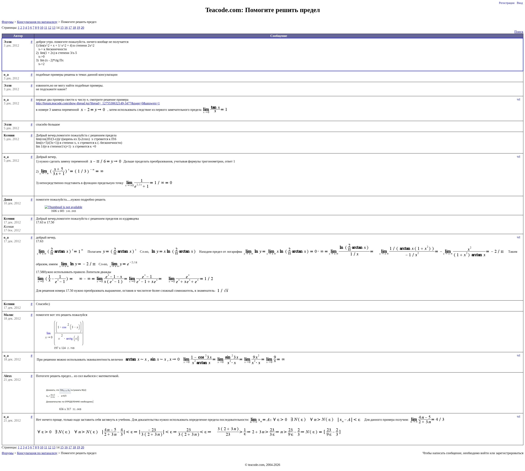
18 (74, 27)
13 (53, 27)
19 (78, 27)
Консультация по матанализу (37, 22)
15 (62, 27)
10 (41, 27)
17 (70, 27)
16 (66, 27)
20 (82, 27)
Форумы (8, 22)
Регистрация (506, 3)
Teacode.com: (225, 10)
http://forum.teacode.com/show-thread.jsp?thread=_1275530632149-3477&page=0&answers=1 (98, 103)
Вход (520, 3)
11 (45, 27)
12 (49, 27)
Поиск (518, 31)
